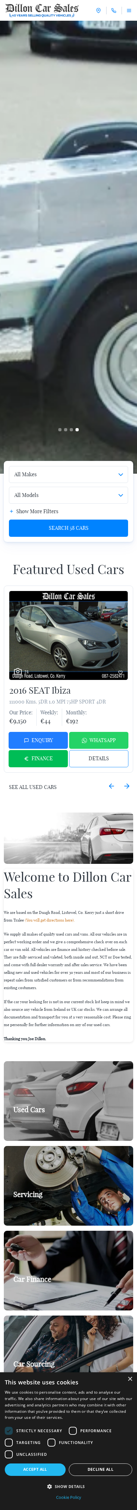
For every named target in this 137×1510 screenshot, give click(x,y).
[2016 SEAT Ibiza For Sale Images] (68, 635)
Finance (42, 758)
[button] (68, 1486)
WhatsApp (103, 740)
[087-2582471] (114, 10)
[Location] (98, 10)
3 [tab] (71, 429)
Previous (111, 786)
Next (126, 786)
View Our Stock (33, 1124)
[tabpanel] (68, 247)
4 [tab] (77, 429)
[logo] (42, 10)
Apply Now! (29, 1294)
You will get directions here (49, 920)
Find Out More (32, 1209)
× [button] (129, 1379)
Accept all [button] (35, 1469)
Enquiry (42, 740)
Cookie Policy (68, 1497)
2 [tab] (65, 429)
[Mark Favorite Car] (120, 672)
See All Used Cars (33, 787)
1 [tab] (59, 429)
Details (99, 758)
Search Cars (69, 528)
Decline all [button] (100, 1469)
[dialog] (68, 1441)
